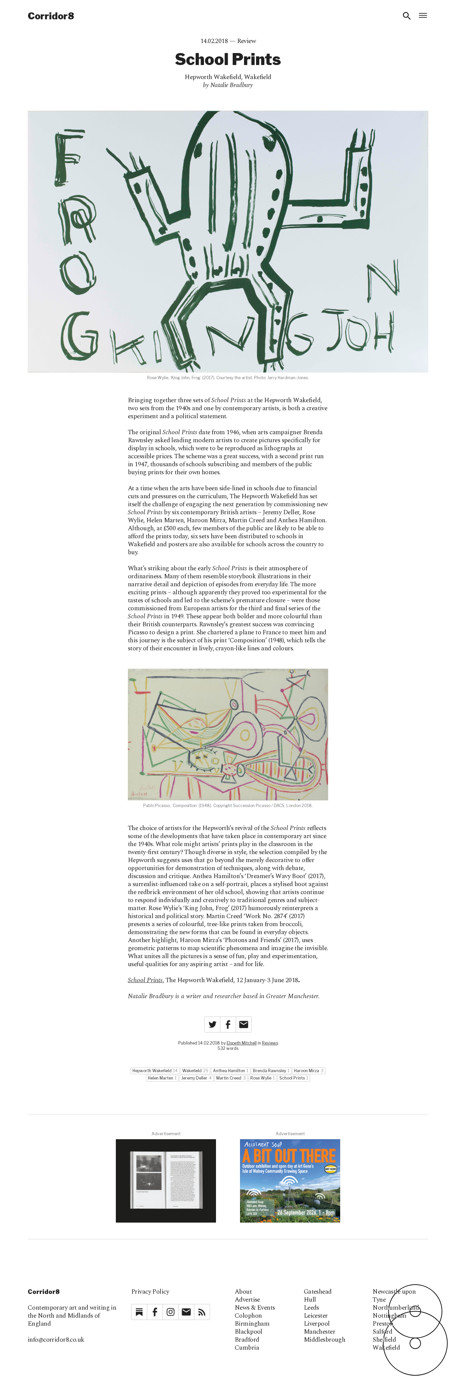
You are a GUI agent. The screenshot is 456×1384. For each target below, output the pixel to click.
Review (246, 41)
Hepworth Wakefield (213, 77)
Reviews (270, 1043)
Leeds (311, 1308)
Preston (383, 1324)
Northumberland (396, 1308)
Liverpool (317, 1324)
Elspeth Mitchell (242, 1043)
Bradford (247, 1340)
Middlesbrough (325, 1340)
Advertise (247, 1300)
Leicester (316, 1316)
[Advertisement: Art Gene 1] (290, 1181)
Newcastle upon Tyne (394, 1296)
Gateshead (318, 1292)
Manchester (319, 1332)
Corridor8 (51, 16)
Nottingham (389, 1316)
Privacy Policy (150, 1292)
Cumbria (247, 1348)
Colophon (248, 1316)
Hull (310, 1300)
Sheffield (384, 1340)
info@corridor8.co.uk (56, 1340)
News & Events (255, 1308)
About (243, 1292)
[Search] (407, 16)
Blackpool (248, 1332)
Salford (382, 1332)
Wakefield (257, 77)
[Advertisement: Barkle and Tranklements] (166, 1181)
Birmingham (252, 1324)
